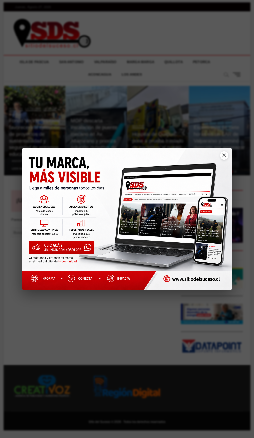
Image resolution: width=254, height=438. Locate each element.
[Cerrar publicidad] (222, 158)
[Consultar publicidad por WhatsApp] (64, 249)
